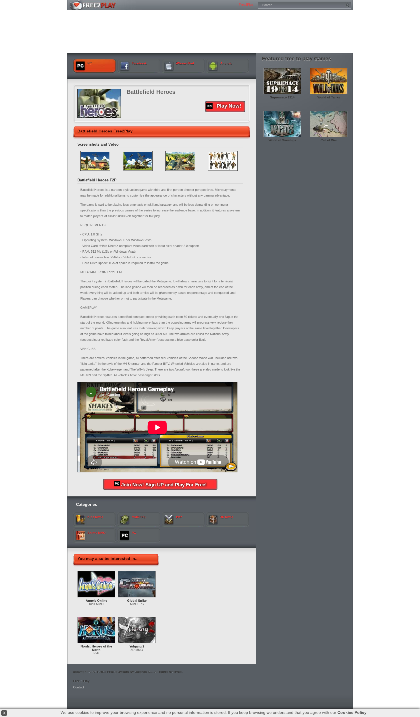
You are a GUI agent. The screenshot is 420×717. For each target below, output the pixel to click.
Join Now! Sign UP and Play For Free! (164, 485)
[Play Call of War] (328, 137)
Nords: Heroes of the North (96, 648)
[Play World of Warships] (282, 137)
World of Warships (282, 140)
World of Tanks (328, 97)
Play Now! (229, 106)
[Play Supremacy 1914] (282, 94)
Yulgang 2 (136, 646)
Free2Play (246, 4)
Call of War (329, 140)
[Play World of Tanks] (328, 94)
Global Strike (137, 600)
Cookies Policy (352, 712)
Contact (78, 687)
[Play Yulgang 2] (137, 643)
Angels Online (96, 600)
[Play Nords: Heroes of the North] (96, 643)
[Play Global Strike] (137, 597)
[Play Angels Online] (96, 597)
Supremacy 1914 (282, 97)
